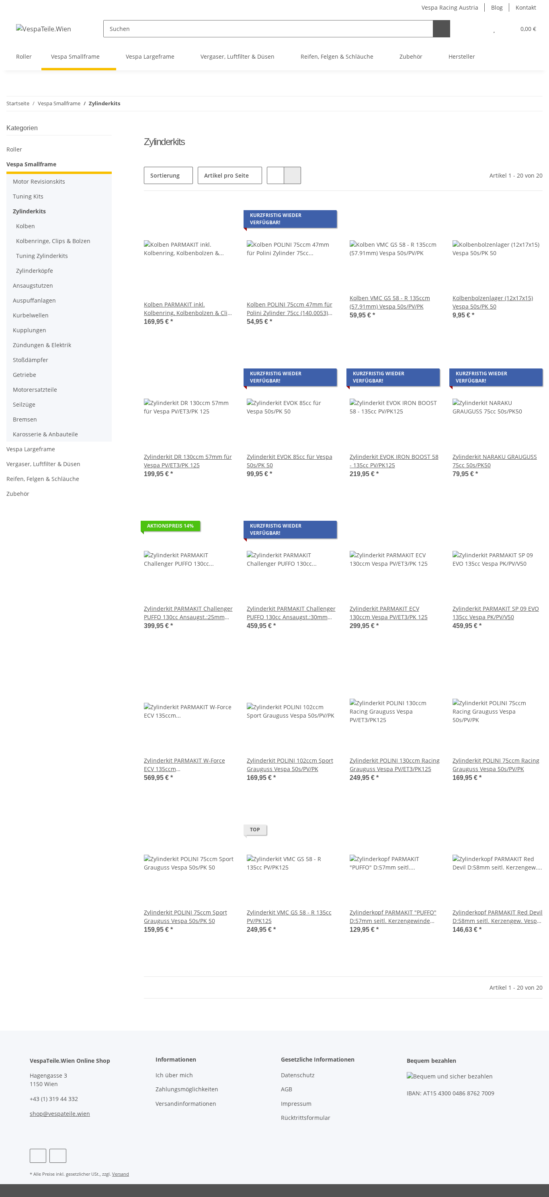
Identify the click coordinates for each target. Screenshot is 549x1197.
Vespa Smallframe (31, 164)
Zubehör (17, 493)
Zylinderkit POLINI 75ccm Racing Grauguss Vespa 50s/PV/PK (496, 765)
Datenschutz (298, 1075)
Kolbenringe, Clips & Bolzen (53, 241)
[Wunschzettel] (494, 29)
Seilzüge (24, 404)
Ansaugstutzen (33, 285)
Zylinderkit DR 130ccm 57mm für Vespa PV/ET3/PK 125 (188, 461)
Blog (497, 7)
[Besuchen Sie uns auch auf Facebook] (38, 1156)
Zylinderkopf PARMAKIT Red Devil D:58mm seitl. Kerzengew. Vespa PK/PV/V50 (498, 916)
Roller (14, 149)
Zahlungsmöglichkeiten (187, 1089)
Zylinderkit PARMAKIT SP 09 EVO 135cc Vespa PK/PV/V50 (496, 613)
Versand (120, 1174)
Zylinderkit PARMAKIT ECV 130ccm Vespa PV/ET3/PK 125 (389, 613)
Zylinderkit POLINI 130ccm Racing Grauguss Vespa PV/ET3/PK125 (395, 765)
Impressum (296, 1103)
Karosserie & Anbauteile (45, 434)
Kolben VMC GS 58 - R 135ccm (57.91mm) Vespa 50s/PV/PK (390, 302)
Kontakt (526, 7)
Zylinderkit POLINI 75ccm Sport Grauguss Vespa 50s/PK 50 (185, 916)
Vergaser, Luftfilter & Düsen (43, 464)
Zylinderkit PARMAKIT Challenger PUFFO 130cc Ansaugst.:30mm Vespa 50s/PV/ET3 (291, 613)
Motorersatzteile (35, 389)
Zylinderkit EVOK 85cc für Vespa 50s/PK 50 (289, 461)
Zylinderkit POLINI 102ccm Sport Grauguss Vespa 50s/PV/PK (290, 765)
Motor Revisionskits (39, 181)
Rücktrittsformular (305, 1117)
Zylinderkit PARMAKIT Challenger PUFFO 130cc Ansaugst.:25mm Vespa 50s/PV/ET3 (188, 613)
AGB (286, 1089)
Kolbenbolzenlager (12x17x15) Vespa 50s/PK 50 (493, 302)
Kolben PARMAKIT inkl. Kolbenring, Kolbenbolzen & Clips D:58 (189, 309)
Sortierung (165, 175)
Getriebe (24, 375)
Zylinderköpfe (34, 270)
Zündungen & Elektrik (42, 345)
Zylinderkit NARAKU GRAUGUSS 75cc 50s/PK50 (495, 461)
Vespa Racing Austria (450, 7)
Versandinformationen (186, 1103)
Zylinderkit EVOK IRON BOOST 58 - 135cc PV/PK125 (394, 461)
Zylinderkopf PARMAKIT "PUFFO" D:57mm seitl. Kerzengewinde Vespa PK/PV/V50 (393, 916)
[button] (478, 29)
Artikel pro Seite (226, 175)
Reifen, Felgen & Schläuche (42, 479)
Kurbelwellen (31, 315)
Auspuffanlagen (34, 300)
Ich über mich (174, 1075)
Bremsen (25, 419)
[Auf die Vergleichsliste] (405, 217)
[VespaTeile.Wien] (43, 29)
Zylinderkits (29, 211)
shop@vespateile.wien (60, 1113)
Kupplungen (29, 330)
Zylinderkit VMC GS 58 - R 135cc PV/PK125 (289, 916)
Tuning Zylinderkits (42, 256)
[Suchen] (441, 28)
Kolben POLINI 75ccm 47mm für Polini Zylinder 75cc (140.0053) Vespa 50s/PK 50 (289, 309)
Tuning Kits (28, 196)
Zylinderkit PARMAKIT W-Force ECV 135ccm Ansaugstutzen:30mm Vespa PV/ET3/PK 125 (184, 765)
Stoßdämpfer (30, 360)
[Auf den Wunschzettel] (426, 217)
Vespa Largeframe (30, 449)
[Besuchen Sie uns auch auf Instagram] (57, 1156)
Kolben (25, 226)
